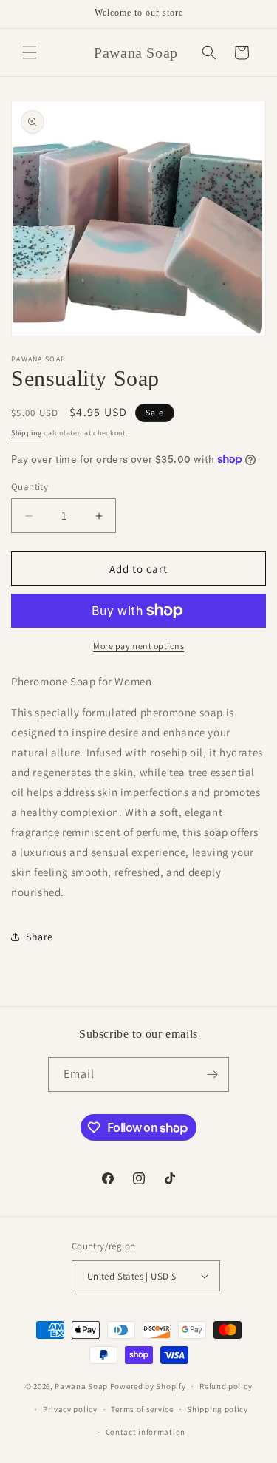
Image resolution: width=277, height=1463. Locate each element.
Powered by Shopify (148, 1386)
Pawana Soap (81, 1386)
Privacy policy (70, 1409)
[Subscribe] (212, 1074)
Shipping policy (217, 1409)
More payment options (138, 645)
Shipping (26, 433)
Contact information (145, 1432)
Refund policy (225, 1386)
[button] (29, 52)
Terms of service (142, 1409)
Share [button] (39, 936)
